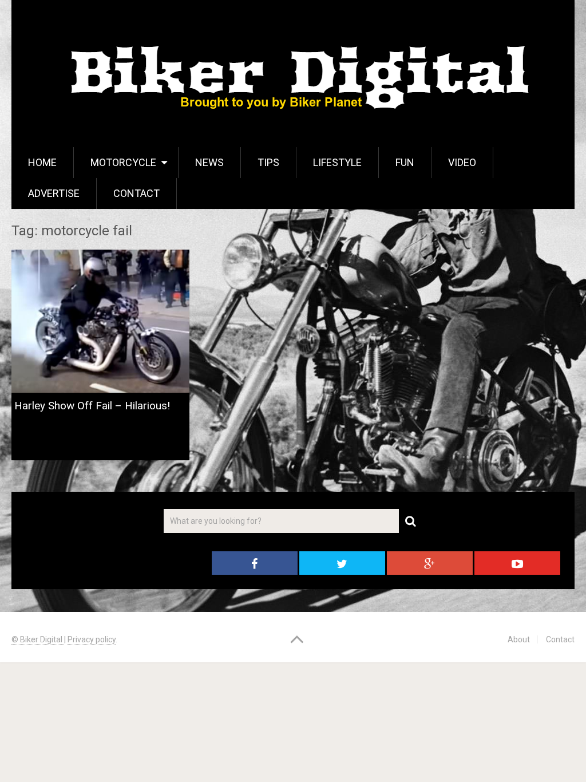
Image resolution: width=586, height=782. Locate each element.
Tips (268, 162)
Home (42, 162)
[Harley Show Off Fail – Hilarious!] (100, 321)
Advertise (54, 193)
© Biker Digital (37, 639)
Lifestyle (337, 162)
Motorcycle (123, 162)
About (519, 639)
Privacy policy (92, 639)
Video (462, 162)
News (209, 162)
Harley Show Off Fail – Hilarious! (92, 405)
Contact (136, 193)
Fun (404, 162)
